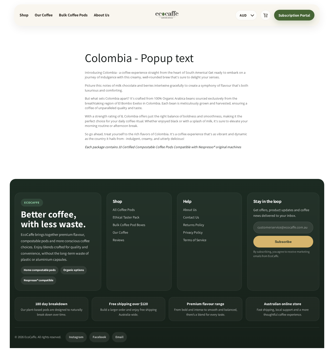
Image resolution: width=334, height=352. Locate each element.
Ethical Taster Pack (126, 217)
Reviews (118, 240)
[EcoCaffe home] (167, 15)
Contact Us (191, 217)
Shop (24, 15)
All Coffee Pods (124, 210)
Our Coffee (44, 15)
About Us (101, 15)
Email (119, 337)
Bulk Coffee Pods (73, 15)
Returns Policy (193, 225)
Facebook (99, 337)
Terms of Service (194, 240)
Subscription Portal (294, 15)
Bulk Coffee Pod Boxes (129, 225)
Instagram (76, 337)
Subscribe (283, 242)
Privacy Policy (192, 232)
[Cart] (265, 15)
